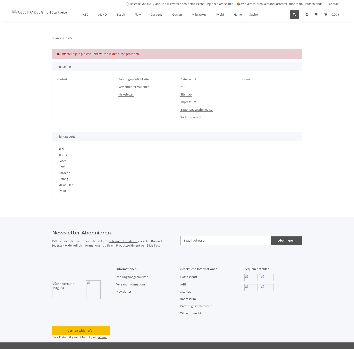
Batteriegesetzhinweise (196, 109)
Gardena (64, 173)
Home (238, 14)
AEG (61, 149)
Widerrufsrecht (190, 117)
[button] (306, 14)
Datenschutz (189, 79)
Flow (61, 167)
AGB (183, 87)
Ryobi (62, 191)
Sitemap (186, 94)
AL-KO (62, 155)
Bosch (62, 161)
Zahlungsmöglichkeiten (135, 79)
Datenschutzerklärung (124, 241)
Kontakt (334, 4)
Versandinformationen (134, 87)
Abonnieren (286, 240)
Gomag (63, 179)
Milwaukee (65, 185)
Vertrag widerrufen (81, 330)
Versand (102, 337)
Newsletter (126, 94)
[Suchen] (294, 14)
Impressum (188, 102)
